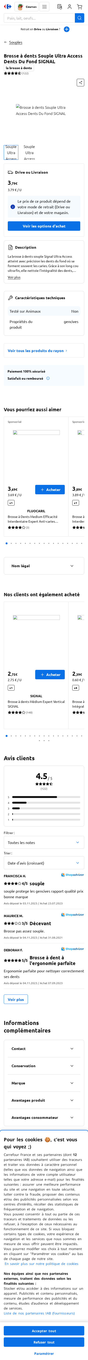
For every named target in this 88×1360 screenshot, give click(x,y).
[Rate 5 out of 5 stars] (19, 73)
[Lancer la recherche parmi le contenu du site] (79, 17)
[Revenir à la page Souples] (5, 42)
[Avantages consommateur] (72, 1117)
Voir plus (14, 277)
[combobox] (44, 18)
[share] (80, 82)
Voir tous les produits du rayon (36, 350)
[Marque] (72, 1083)
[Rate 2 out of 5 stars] (9, 73)
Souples (15, 42)
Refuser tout (44, 1342)
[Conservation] (72, 1065)
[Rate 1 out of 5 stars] (5, 73)
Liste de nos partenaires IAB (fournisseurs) (39, 1313)
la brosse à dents (19, 68)
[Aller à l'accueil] (8, 6)
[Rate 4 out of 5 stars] (16, 73)
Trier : (8, 853)
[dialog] (44, 1245)
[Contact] (72, 1048)
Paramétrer (44, 1353)
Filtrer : (9, 833)
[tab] (11, 152)
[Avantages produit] (72, 1100)
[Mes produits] (60, 6)
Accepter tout (44, 1331)
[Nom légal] (72, 566)
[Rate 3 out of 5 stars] (12, 73)
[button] (44, 6)
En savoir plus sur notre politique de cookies (41, 1263)
